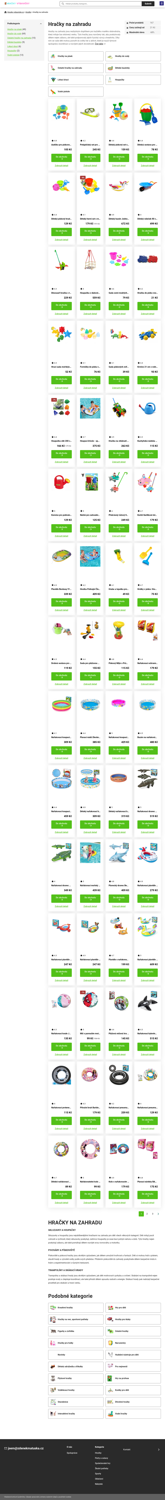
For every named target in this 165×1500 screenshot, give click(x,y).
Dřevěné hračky (122, 1402)
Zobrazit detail (61, 166)
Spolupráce (72, 1453)
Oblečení (99, 1479)
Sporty (98, 1473)
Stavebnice (63, 1402)
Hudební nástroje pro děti (127, 1355)
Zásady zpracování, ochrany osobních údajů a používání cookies (48, 1497)
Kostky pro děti (122, 1390)
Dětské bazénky (14, 42)
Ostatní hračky (121, 1331)
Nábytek (99, 1484)
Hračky (28, 12)
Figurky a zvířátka (66, 1331)
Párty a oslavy (101, 1458)
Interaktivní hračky (66, 1413)
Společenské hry (102, 1463)
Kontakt (126, 1449)
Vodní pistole (13, 55)
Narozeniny (120, 1343)
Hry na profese (122, 1378)
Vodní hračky (121, 1413)
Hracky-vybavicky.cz (15, 12)
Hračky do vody (14, 33)
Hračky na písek (14, 29)
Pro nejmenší (121, 1366)
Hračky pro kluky (122, 1319)
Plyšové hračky (65, 1378)
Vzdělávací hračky (66, 1390)
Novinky (61, 1355)
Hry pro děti (120, 1307)
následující (158, 1213)
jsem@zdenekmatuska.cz (26, 1448)
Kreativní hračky (65, 1307)
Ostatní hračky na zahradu (19, 38)
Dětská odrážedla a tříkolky (70, 1366)
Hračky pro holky (65, 1343)
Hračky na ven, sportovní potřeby (73, 1319)
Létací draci (12, 46)
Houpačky (11, 50)
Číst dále (99, 44)
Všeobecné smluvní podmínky (14, 1497)
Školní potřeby (101, 1468)
